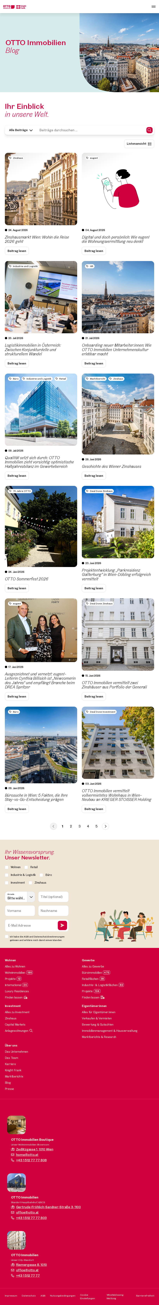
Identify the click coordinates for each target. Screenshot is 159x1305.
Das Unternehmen (16, 1051)
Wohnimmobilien (15, 972)
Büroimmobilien (92, 972)
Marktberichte (14, 1076)
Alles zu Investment (17, 1012)
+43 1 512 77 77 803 (31, 1218)
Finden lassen (13, 997)
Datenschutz (29, 1295)
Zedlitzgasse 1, (34, 1149)
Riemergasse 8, (31, 1264)
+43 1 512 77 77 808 (31, 1160)
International (13, 985)
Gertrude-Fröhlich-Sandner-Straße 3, (48, 1207)
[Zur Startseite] (14, 6)
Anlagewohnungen (16, 1031)
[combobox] (20, 896)
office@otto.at (27, 1212)
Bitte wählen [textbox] (16, 898)
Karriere (10, 1064)
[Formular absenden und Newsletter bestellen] (62, 925)
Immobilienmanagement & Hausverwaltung (109, 1031)
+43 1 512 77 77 (28, 1275)
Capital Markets (15, 1024)
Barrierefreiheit (145, 1295)
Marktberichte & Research (99, 1037)
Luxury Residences (17, 991)
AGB (43, 1295)
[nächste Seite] (105, 826)
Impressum (11, 1295)
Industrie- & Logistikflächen (100, 985)
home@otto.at (27, 1154)
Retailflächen (90, 979)
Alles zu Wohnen (15, 966)
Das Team (11, 1058)
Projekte (10, 979)
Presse (9, 1089)
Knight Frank (13, 1070)
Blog (8, 1082)
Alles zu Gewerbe (93, 966)
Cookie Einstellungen (87, 1296)
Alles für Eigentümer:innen (98, 1012)
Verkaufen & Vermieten (97, 1018)
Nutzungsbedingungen (62, 1295)
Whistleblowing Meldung (115, 1296)
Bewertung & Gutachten (97, 1024)
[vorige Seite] (53, 826)
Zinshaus (10, 1018)
